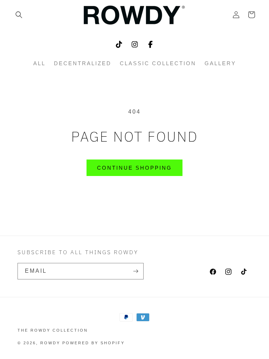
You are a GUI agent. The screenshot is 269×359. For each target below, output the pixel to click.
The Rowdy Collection (53, 330)
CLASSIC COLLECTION (158, 63)
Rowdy (50, 343)
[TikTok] (119, 44)
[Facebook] (150, 44)
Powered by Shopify (93, 343)
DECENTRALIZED (82, 63)
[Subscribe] (135, 271)
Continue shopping (134, 168)
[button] (19, 14)
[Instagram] (134, 44)
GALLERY (220, 63)
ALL (39, 63)
